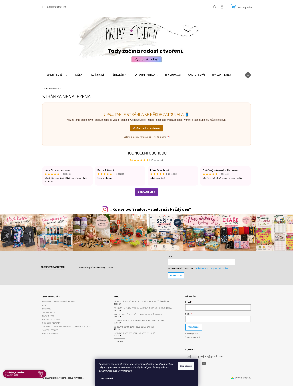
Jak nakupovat (49, 312)
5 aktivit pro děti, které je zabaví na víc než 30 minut (138, 314)
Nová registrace (191, 333)
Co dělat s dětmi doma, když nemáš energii (134, 327)
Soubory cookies (50, 330)
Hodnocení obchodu (146, 152)
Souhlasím (186, 366)
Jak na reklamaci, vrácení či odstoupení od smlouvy (66, 327)
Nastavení (107, 378)
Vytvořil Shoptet (243, 377)
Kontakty (46, 309)
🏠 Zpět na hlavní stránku (146, 128)
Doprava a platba (50, 334)
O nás (44, 305)
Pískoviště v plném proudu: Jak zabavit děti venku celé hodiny (143, 308)
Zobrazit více (146, 192)
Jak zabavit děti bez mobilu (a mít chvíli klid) (134, 333)
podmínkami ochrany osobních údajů (211, 268)
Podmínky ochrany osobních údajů (58, 302)
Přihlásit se (176, 275)
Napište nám (48, 316)
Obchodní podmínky (51, 323)
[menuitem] (56, 75)
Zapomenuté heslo (193, 337)
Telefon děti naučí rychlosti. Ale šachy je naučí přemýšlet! (141, 302)
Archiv (119, 341)
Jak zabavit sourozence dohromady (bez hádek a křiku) (139, 321)
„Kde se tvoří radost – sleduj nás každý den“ (150, 209)
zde (130, 370)
